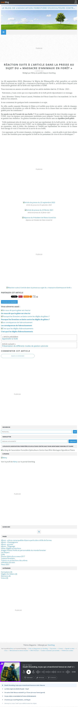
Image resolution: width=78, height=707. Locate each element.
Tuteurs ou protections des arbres (14, 560)
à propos (53, 677)
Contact (61, 648)
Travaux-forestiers (8, 558)
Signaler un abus (70, 648)
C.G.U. (6, 650)
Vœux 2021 (5, 564)
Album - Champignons (9, 542)
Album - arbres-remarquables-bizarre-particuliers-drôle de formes (26, 540)
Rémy (15, 462)
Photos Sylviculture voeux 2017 (13, 556)
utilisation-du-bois (8, 562)
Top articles (53, 648)
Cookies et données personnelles (50, 650)
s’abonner (30, 677)
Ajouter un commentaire (17, 356)
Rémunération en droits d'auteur (19, 650)
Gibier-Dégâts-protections (11, 548)
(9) (6, 572)
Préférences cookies (67, 650)
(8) (9, 574)
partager (41, 677)
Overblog (51, 645)
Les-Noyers (5, 552)
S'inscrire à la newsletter (9, 302)
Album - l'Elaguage (8, 546)
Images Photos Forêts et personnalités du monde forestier (23, 550)
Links (3, 554)
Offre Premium (34, 650)
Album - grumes (7, 544)
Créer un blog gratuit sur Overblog (38, 648)
